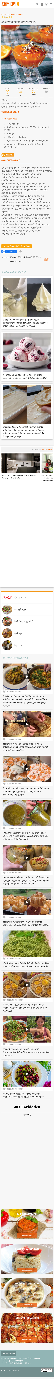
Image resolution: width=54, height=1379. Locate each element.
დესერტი (37, 257)
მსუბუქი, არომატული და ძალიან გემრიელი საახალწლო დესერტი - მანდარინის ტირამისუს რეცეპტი (26, 791)
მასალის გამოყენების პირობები (16, 1363)
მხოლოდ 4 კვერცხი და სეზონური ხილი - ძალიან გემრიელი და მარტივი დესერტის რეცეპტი (25, 1007)
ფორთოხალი (16, 261)
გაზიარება (11, 251)
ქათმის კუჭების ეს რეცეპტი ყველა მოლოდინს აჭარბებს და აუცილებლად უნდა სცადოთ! (26, 1052)
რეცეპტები (27, 1235)
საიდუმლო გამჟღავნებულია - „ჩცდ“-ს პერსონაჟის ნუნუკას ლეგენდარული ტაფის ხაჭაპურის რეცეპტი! (25, 747)
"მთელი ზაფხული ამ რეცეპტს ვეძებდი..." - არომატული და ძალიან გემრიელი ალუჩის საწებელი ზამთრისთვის (25, 836)
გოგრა (13, 257)
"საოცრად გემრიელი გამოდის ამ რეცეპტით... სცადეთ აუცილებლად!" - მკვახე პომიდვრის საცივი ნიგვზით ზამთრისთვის (27, 880)
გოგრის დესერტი (24, 257)
